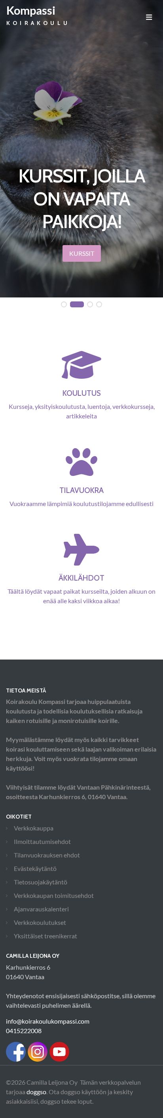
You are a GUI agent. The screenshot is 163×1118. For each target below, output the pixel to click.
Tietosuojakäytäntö (40, 882)
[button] (63, 304)
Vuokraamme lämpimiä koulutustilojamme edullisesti (81, 496)
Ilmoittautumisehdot (42, 841)
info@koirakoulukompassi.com (47, 1021)
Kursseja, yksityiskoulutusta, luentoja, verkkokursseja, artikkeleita (82, 404)
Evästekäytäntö (35, 868)
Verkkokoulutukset (40, 922)
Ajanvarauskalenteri (41, 909)
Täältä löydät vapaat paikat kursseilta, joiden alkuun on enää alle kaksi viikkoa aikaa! (81, 588)
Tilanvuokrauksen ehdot (47, 855)
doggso (36, 1091)
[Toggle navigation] (149, 17)
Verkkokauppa (33, 828)
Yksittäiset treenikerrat (45, 936)
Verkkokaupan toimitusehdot (54, 895)
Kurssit (81, 253)
